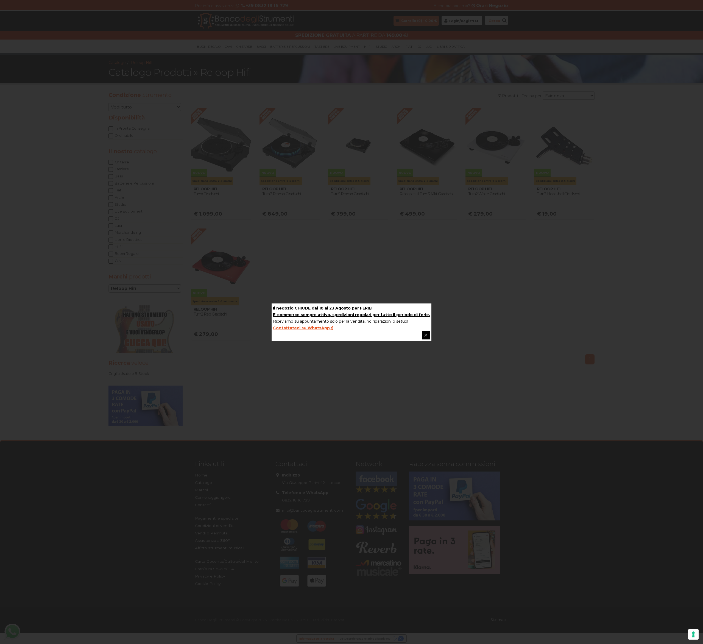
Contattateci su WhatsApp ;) (303, 327)
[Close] (426, 335)
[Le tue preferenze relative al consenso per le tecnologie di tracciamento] (693, 634)
